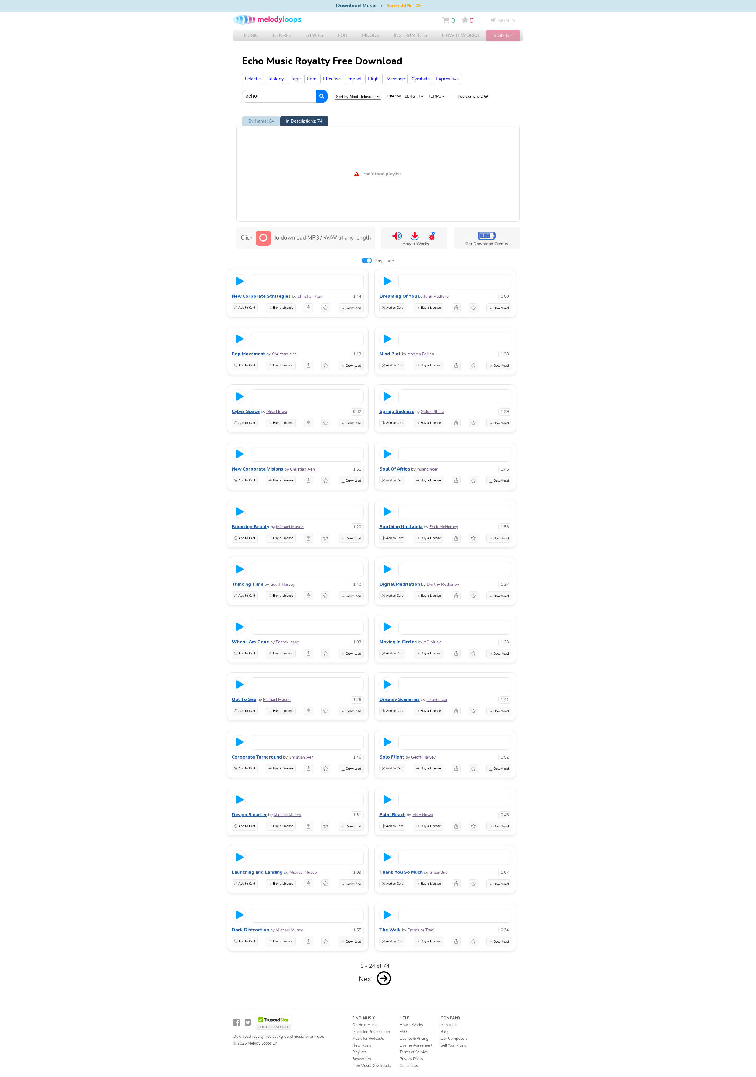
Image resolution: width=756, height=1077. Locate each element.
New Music (361, 1045)
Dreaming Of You (398, 296)
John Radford (436, 296)
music (251, 35)
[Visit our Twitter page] (248, 1022)
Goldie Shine (432, 411)
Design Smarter (249, 815)
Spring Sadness (396, 411)
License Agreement (416, 1045)
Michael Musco (290, 527)
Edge (295, 79)
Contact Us (409, 1065)
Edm (312, 79)
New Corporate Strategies (261, 296)
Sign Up (502, 35)
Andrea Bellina (421, 354)
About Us (448, 1025)
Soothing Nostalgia (401, 527)
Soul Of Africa (394, 469)
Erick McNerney (443, 527)
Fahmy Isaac (287, 642)
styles (314, 35)
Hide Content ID (469, 96)
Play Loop (384, 261)
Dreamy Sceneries (399, 699)
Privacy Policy (411, 1059)
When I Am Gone (250, 642)
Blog (445, 1031)
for (342, 35)
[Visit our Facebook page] (236, 1022)
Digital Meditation (399, 584)
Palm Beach (392, 815)
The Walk (390, 930)
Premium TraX (421, 930)
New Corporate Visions (257, 469)
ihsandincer (427, 469)
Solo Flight (391, 757)
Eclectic (253, 79)
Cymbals (420, 79)
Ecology (275, 79)
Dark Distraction (250, 930)
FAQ (403, 1031)
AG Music (432, 642)
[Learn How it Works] (414, 238)
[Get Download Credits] (486, 238)
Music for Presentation (371, 1031)
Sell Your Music (453, 1045)
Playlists (359, 1052)
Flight (374, 79)
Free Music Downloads (371, 1065)
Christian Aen (309, 296)
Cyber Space (246, 411)
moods (370, 35)
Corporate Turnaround (257, 757)
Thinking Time (247, 584)
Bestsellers (361, 1059)
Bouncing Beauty (250, 527)
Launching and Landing (257, 872)
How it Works (460, 35)
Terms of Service (414, 1052)
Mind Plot (390, 354)
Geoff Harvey (282, 584)
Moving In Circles (398, 642)
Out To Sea (244, 699)
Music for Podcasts (368, 1038)
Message (396, 79)
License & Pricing (414, 1038)
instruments (410, 35)
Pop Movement (248, 354)
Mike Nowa (276, 411)
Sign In (506, 20)
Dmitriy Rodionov (443, 584)
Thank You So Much (401, 872)
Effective (332, 79)
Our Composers (454, 1038)
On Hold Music (364, 1025)
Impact (354, 79)
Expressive (447, 79)
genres (282, 35)
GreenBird (438, 872)
